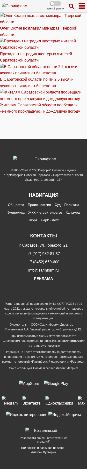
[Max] (81, 401)
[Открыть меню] (82, 6)
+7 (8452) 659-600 (43, 262)
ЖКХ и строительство (45, 212)
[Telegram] (10, 401)
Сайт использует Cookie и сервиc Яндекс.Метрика (43, 368)
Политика (71, 205)
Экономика (16, 212)
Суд (58, 205)
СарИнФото (50, 220)
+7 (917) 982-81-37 (43, 254)
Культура (73, 212)
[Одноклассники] (59, 401)
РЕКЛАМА (43, 279)
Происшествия (39, 205)
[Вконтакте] (31, 401)
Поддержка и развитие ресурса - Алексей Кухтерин (43, 450)
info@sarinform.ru (43, 270)
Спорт (32, 220)
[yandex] (26, 414)
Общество (16, 205)
